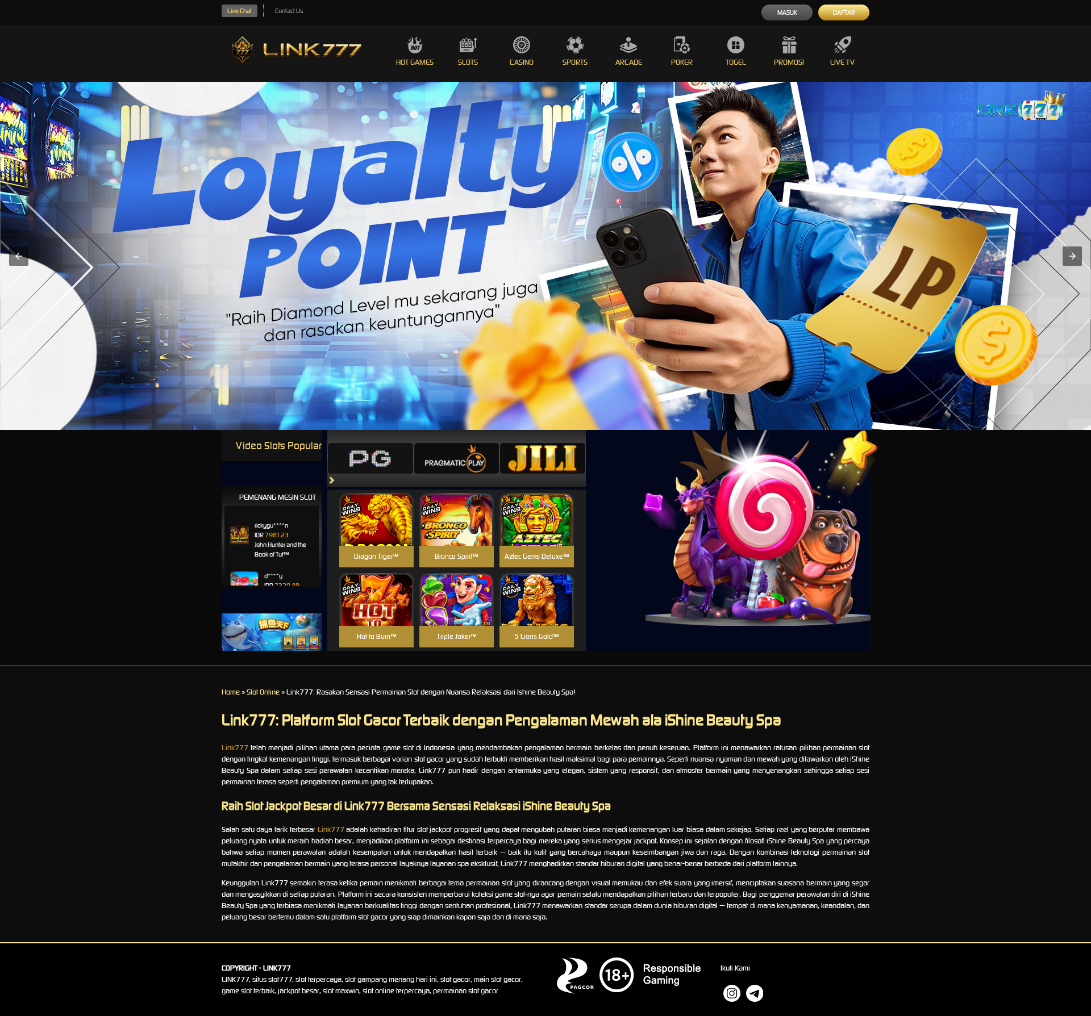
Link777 (235, 747)
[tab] (370, 458)
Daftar (844, 12)
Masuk (787, 12)
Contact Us (289, 11)
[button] (18, 256)
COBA (376, 506)
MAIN (376, 531)
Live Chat (239, 11)
